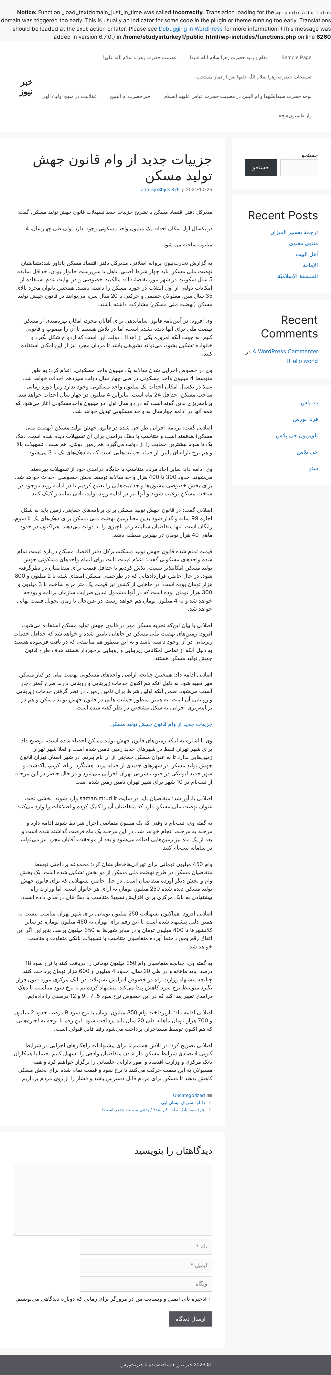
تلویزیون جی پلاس (297, 435)
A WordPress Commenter (285, 351)
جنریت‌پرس (131, 1364)
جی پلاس (307, 452)
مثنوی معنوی (303, 243)
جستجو (310, 155)
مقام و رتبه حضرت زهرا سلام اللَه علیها (229, 57)
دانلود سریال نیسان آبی (183, 1102)
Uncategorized (189, 1095)
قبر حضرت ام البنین (130, 96)
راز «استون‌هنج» (295, 115)
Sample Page (297, 57)
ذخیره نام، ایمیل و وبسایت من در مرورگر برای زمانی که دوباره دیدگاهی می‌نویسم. (110, 1299)
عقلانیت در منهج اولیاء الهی (69, 96)
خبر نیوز (26, 86)
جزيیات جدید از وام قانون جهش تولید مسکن (161, 724)
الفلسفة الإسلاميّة (298, 276)
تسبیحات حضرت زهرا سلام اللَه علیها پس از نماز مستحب (254, 77)
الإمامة (310, 265)
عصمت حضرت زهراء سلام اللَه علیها (140, 57)
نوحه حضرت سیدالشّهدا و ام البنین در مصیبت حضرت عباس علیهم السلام (238, 96)
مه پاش (309, 402)
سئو (313, 468)
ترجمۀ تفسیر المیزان (294, 232)
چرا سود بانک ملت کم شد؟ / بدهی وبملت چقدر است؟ (153, 1109)
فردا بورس (305, 419)
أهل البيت (307, 254)
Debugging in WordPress (191, 29)
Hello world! (302, 361)
